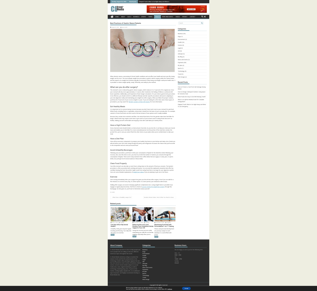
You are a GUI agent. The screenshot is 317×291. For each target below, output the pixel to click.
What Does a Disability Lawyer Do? (122, 197)
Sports (143, 17)
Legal (179, 48)
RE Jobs (180, 65)
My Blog (180, 56)
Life (179, 51)
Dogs (179, 36)
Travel (150, 17)
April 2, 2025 (115, 222)
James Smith (124, 27)
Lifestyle (180, 54)
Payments (181, 62)
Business (136, 17)
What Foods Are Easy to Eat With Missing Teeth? (192, 96)
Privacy (184, 17)
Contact (192, 17)
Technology (181, 71)
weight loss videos (138, 172)
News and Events (167, 17)
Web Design (181, 77)
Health (157, 17)
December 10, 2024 (138, 222)
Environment (181, 39)
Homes (180, 45)
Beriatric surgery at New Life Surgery (139, 102)
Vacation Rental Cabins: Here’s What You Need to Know (159, 197)
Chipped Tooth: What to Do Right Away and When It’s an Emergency (159, 1)
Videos (178, 17)
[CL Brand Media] (112, 16)
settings (170, 289)
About (123, 17)
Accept (186, 288)
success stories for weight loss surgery (153, 187)
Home (117, 17)
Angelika (122, 222)
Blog (129, 17)
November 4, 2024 (159, 222)
